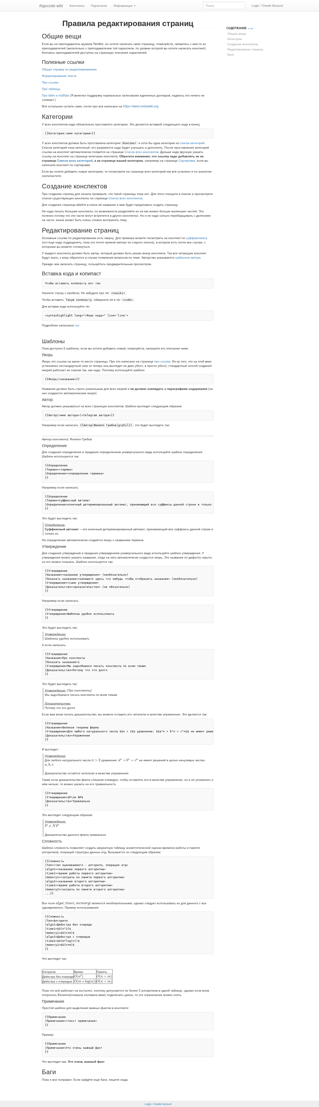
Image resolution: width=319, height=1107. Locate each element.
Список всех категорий (75, 160)
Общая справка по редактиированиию (69, 69)
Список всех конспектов (141, 152)
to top (250, 28)
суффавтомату (196, 238)
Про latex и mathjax (55, 95)
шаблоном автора (188, 257)
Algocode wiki (51, 5)
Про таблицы (51, 88)
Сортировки (186, 160)
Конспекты (76, 5)
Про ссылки (50, 82)
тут (77, 325)
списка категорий (192, 143)
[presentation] (96, 760)
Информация (123, 5)
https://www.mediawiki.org (140, 106)
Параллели (99, 5)
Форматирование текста (59, 75)
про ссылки (162, 361)
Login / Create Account (267, 5)
